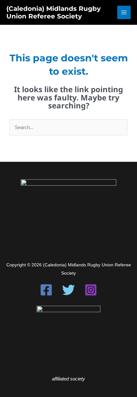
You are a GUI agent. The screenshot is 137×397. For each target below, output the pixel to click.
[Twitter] (68, 290)
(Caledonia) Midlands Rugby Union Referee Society (53, 12)
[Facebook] (46, 290)
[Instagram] (90, 290)
